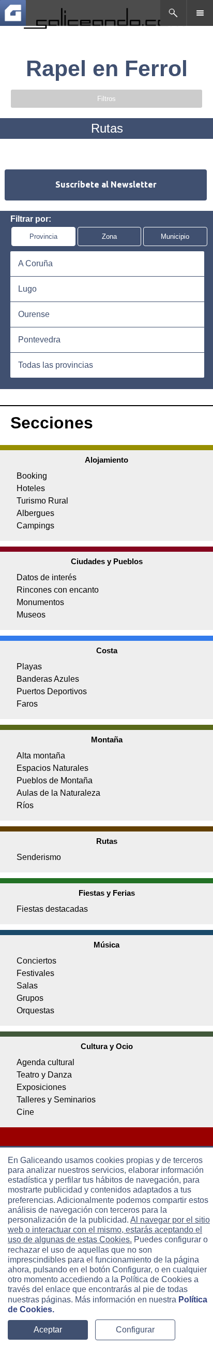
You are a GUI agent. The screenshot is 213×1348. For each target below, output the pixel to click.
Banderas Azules (48, 679)
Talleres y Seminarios (56, 1099)
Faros (27, 703)
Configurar (135, 1329)
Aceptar (48, 1329)
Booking (32, 475)
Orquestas (35, 1010)
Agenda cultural (45, 1062)
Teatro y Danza (44, 1074)
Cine (25, 1112)
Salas (27, 985)
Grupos (30, 998)
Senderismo (39, 857)
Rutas (106, 841)
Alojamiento (106, 459)
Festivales (35, 973)
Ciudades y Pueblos (107, 561)
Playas (29, 666)
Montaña (107, 739)
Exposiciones (41, 1087)
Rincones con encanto (58, 589)
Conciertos (36, 960)
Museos (31, 614)
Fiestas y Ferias (107, 892)
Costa (106, 650)
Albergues (35, 513)
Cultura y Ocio (107, 1046)
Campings (35, 525)
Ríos (25, 805)
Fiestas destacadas (52, 909)
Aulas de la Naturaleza (58, 792)
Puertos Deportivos (52, 691)
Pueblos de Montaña (55, 780)
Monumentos (40, 602)
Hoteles (31, 488)
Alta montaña (41, 755)
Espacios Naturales (52, 768)
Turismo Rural (42, 500)
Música (106, 944)
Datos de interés (47, 577)
